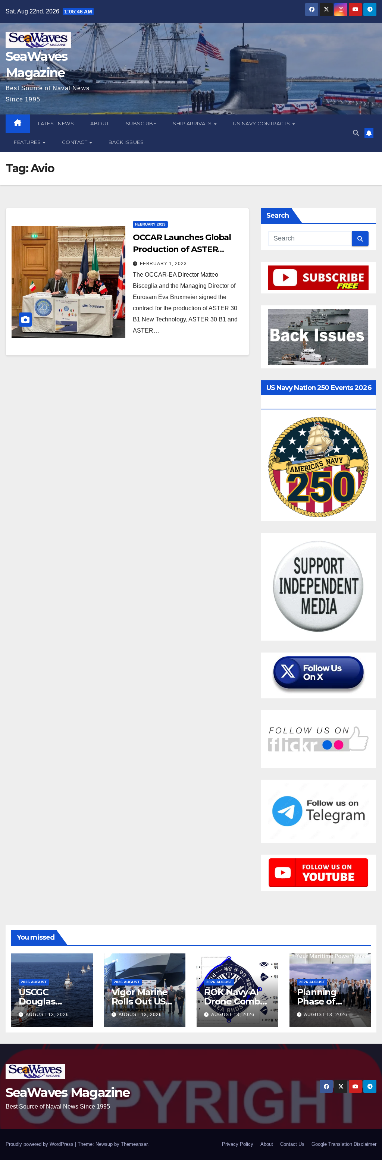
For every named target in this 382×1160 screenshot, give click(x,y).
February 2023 (150, 224)
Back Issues (126, 142)
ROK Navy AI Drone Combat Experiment (236, 1001)
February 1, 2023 (163, 263)
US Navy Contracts (262, 123)
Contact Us (292, 1144)
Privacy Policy (237, 1144)
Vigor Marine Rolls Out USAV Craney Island (145, 1001)
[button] (356, 133)
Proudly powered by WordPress (40, 1144)
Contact (75, 142)
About (99, 123)
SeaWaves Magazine (67, 1092)
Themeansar (134, 1144)
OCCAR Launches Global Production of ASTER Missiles (182, 249)
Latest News (56, 123)
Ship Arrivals (193, 123)
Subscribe (141, 123)
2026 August (34, 982)
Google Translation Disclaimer (343, 1144)
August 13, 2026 (47, 1014)
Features (28, 142)
